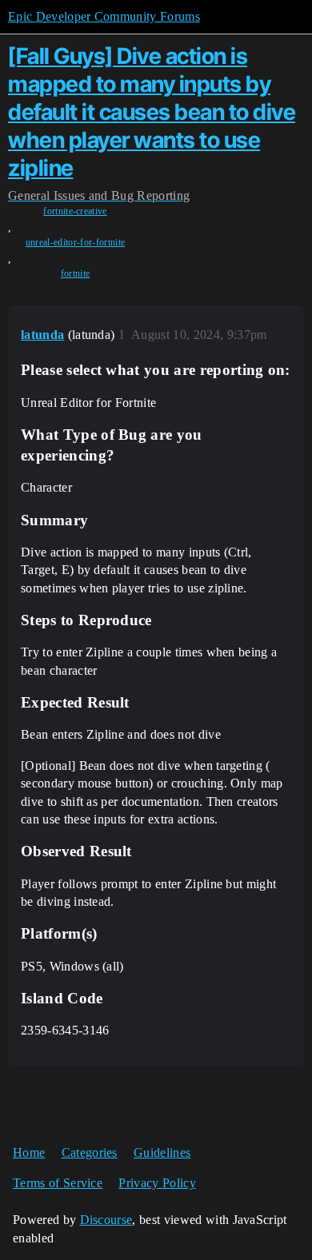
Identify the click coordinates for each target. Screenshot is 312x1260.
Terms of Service (57, 1183)
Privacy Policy (156, 1183)
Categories (90, 1152)
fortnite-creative (74, 211)
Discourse (106, 1219)
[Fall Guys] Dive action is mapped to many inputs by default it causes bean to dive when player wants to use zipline (151, 111)
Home (29, 1152)
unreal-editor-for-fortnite (75, 242)
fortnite (75, 273)
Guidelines (162, 1152)
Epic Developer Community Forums (104, 16)
